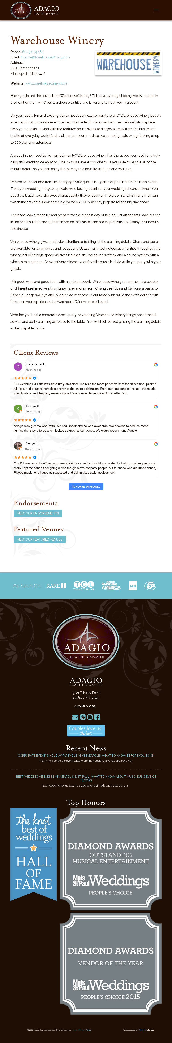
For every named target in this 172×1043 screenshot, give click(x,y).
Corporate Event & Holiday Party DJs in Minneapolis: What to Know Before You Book (86, 755)
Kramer (146, 1030)
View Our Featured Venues (39, 539)
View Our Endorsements (38, 513)
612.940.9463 (32, 52)
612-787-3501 (85, 706)
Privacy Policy (78, 1030)
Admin (89, 1030)
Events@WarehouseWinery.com (45, 57)
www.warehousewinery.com (46, 83)
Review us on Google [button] (86, 486)
